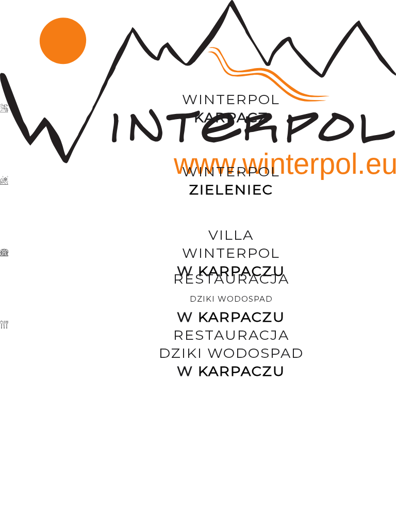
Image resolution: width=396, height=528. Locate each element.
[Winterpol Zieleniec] (198, 180)
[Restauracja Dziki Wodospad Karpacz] (198, 325)
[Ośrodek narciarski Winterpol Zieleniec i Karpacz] (198, 36)
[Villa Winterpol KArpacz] (198, 253)
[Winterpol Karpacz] (198, 108)
